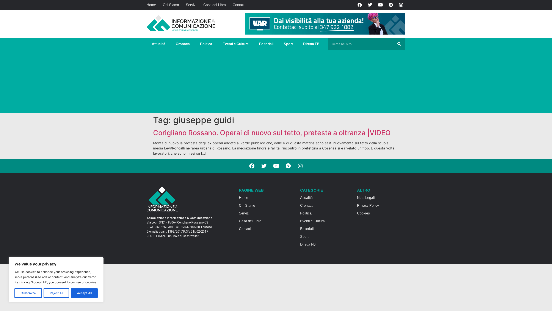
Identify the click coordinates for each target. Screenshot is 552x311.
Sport (288, 44)
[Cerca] (399, 44)
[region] (56, 279)
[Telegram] (390, 5)
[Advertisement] (276, 82)
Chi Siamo (171, 5)
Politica (206, 44)
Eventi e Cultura (236, 44)
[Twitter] (370, 5)
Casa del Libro (214, 5)
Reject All (56, 293)
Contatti (239, 5)
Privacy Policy (368, 205)
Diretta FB (311, 44)
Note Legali (366, 198)
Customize (28, 293)
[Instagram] (401, 5)
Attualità (158, 44)
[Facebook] (359, 5)
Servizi (191, 5)
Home (151, 5)
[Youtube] (380, 5)
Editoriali (266, 44)
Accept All (84, 293)
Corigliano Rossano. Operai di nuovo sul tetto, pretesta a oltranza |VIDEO (272, 133)
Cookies (363, 213)
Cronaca (183, 44)
